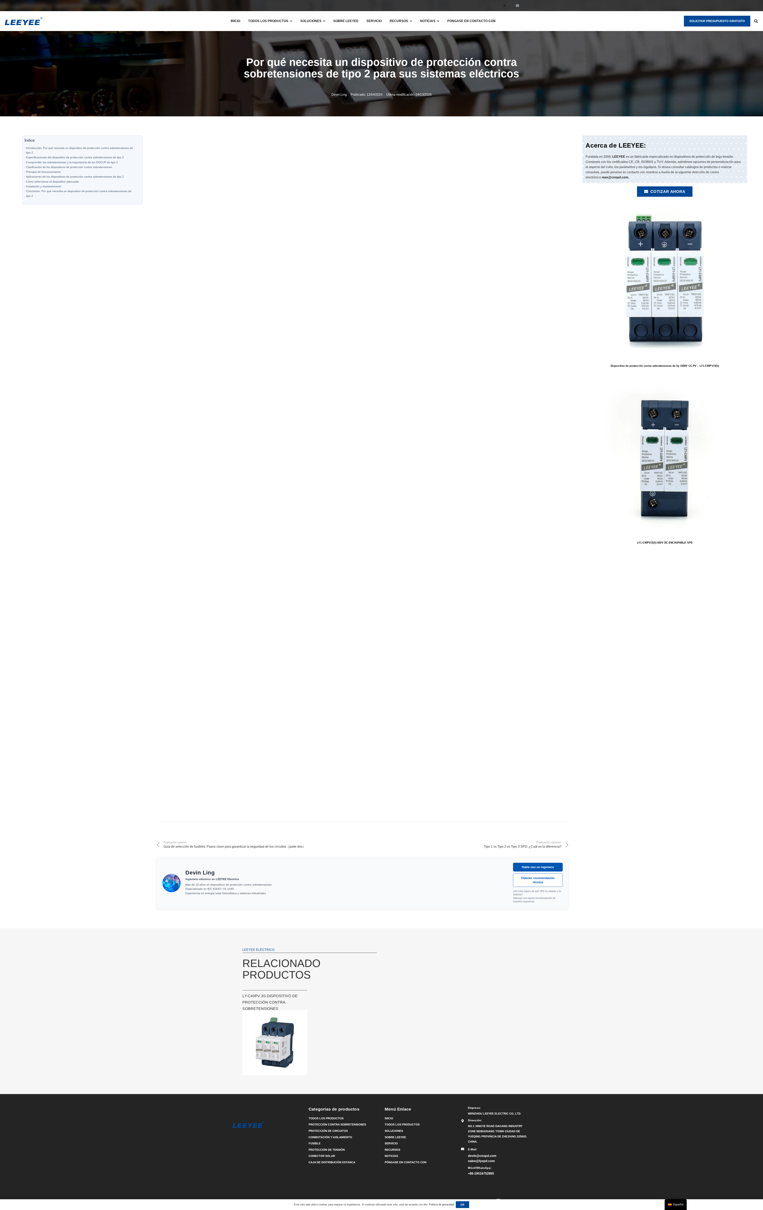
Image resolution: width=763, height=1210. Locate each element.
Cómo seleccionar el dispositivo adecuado (52, 181)
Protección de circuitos (328, 1130)
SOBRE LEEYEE (395, 1137)
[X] (505, 5)
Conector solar (322, 1155)
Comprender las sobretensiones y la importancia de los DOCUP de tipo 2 (72, 162)
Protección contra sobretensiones (337, 1124)
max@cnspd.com (615, 177)
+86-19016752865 (481, 1173)
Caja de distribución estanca (332, 1162)
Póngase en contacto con (405, 1162)
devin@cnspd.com (482, 1155)
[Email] (517, 5)
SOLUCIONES (394, 1130)
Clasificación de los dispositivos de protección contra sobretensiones (69, 167)
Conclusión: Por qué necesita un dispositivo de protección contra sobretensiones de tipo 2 (78, 193)
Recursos (392, 1149)
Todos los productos (326, 1118)
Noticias (391, 1155)
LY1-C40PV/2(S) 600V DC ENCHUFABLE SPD (664, 542)
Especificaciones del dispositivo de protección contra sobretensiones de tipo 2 (75, 157)
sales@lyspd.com (481, 1161)
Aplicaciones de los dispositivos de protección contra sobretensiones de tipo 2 (75, 176)
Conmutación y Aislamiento (330, 1137)
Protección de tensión (327, 1149)
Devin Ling (339, 94)
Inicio (389, 1118)
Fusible (314, 1143)
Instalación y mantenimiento (43, 186)
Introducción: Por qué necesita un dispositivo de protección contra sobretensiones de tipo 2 (79, 150)
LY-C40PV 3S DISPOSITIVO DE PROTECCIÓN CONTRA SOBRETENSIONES (270, 1002)
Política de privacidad (441, 1204)
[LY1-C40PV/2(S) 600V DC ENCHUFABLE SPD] (664, 376)
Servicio (391, 1143)
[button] (290, 21)
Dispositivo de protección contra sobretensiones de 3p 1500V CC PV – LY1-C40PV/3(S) (665, 365)
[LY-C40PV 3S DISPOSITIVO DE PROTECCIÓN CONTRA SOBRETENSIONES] (274, 1012)
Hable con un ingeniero (538, 867)
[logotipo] (23, 21)
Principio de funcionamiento (43, 171)
